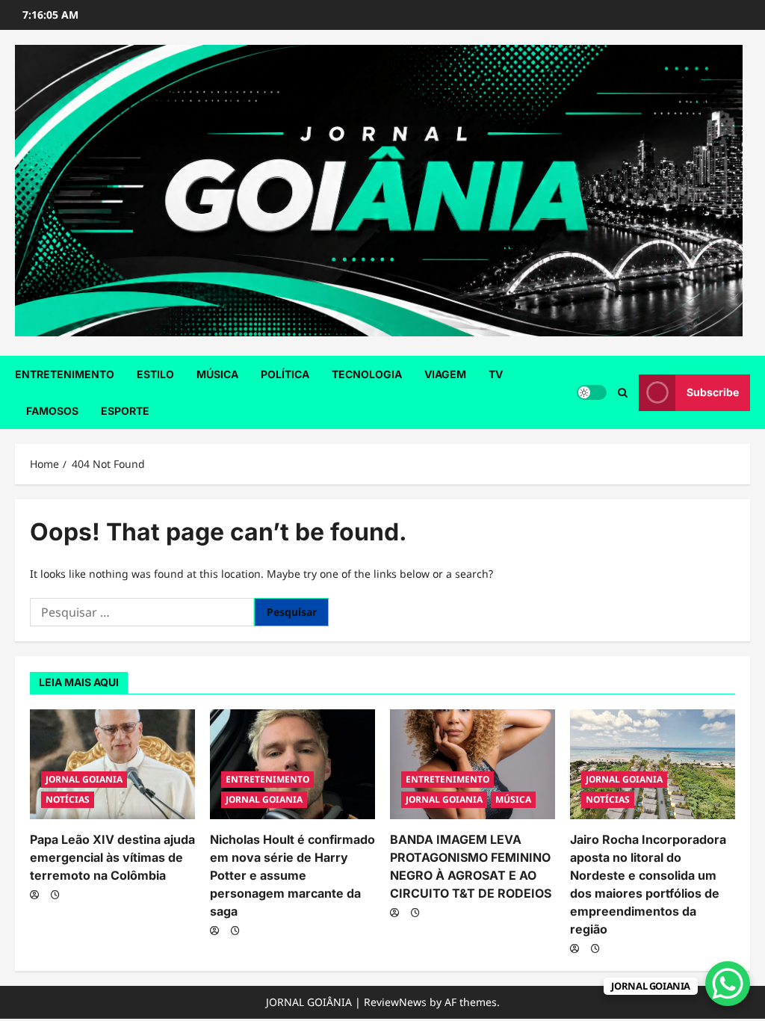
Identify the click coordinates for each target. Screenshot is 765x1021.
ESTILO (155, 374)
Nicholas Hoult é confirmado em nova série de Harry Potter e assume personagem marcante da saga (292, 875)
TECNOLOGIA (367, 374)
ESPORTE (125, 410)
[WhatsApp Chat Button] (727, 983)
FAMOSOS (52, 410)
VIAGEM (445, 374)
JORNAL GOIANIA (84, 779)
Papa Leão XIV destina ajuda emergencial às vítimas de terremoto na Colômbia (112, 857)
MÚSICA (217, 374)
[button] (623, 392)
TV (496, 374)
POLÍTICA (285, 374)
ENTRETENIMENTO (64, 374)
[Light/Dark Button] (592, 392)
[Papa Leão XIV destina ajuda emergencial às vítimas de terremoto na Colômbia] (112, 764)
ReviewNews (395, 1002)
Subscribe (713, 392)
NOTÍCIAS (68, 799)
